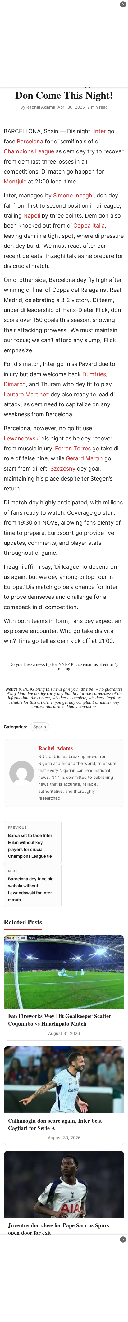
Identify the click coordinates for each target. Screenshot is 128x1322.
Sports (39, 726)
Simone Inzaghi (73, 195)
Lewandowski (22, 438)
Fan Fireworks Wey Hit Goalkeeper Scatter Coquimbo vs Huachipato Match (59, 1019)
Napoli (31, 215)
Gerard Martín (84, 458)
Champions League (29, 151)
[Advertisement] (64, 43)
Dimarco (15, 384)
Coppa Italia (89, 225)
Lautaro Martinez (26, 394)
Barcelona (30, 141)
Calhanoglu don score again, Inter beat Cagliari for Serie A (55, 1124)
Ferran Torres (73, 448)
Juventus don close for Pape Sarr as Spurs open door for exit (58, 1228)
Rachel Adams (40, 107)
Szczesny (62, 468)
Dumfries (94, 374)
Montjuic (15, 181)
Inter (100, 131)
